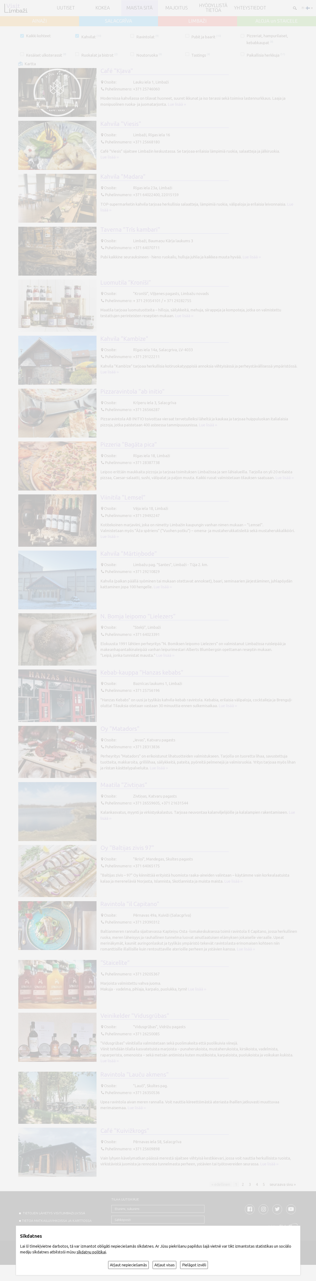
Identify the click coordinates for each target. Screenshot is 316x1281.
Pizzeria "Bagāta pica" (128, 444)
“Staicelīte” (115, 963)
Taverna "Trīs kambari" (130, 229)
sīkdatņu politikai (91, 1252)
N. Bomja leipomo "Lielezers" (138, 616)
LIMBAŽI (197, 21)
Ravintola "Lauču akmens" (134, 1074)
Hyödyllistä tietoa (213, 8)
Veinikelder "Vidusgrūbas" (134, 1015)
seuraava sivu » (283, 1184)
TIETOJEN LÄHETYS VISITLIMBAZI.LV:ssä (53, 1213)
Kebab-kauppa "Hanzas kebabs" (141, 672)
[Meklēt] (294, 8)
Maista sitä (139, 8)
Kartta (30, 64)
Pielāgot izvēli (194, 1265)
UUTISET (66, 8)
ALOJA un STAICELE (276, 21)
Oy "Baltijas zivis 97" (127, 848)
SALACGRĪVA (118, 21)
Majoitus (176, 8)
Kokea (102, 8)
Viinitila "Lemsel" (123, 497)
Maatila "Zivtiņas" (123, 785)
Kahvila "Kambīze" (124, 338)
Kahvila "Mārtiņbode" (128, 553)
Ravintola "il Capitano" (129, 904)
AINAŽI (39, 21)
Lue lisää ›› (177, 104)
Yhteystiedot (250, 8)
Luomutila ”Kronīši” (125, 282)
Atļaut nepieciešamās (128, 1265)
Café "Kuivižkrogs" (124, 1130)
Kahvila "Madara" (123, 176)
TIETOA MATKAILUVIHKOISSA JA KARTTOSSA (57, 1220)
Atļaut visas (164, 1265)
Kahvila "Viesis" (120, 124)
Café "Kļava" (116, 71)
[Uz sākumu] (16, 8)
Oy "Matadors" (120, 728)
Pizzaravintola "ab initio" (132, 391)
